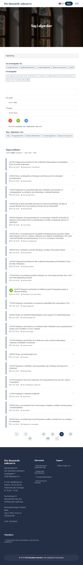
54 (62, 434)
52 (44, 434)
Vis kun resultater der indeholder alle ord (25, 126)
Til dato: (9, 108)
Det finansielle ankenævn (18, 3)
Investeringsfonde (44, 67)
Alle (28, 80)
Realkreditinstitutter (28, 67)
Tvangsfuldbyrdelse (44, 477)
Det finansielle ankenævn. (34, 557)
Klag (69, 3)
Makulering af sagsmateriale (40, 466)
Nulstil (71, 67)
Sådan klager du (63, 466)
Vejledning (10, 56)
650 (47, 438)
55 (70, 434)
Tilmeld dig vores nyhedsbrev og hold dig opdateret (21, 541)
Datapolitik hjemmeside (39, 472)
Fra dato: (9, 98)
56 (30, 438)
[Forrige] (17, 434)
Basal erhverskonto (60, 67)
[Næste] (57, 438)
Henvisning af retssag (40, 482)
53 (53, 434)
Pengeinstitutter (12, 67)
